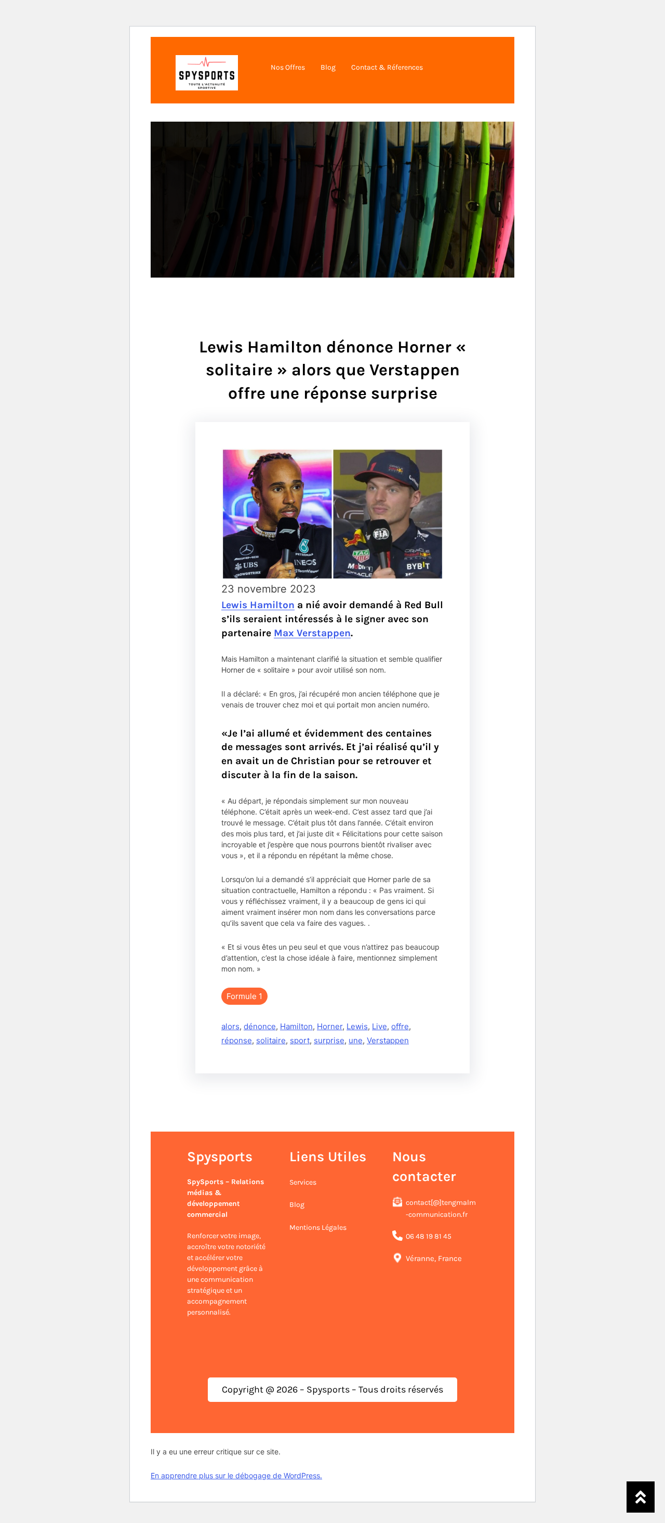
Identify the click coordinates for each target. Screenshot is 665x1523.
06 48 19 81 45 (428, 1236)
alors (230, 1026)
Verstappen (388, 1040)
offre (400, 1026)
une (356, 1040)
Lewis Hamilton (258, 605)
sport (300, 1040)
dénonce (260, 1026)
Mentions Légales (318, 1227)
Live (379, 1026)
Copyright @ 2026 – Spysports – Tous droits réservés (332, 1389)
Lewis (357, 1026)
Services (302, 1182)
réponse (236, 1040)
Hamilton (296, 1026)
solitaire (271, 1040)
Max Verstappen (312, 633)
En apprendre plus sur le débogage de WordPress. (236, 1475)
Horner (329, 1026)
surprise (329, 1040)
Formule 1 (244, 996)
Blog (296, 1204)
